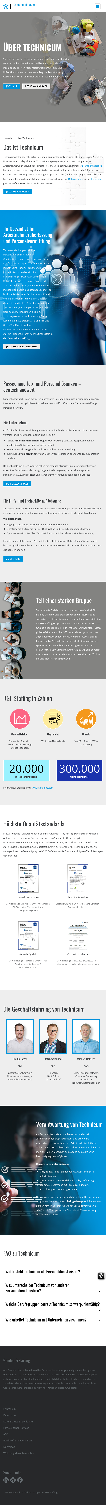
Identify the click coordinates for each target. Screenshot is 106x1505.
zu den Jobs (13, 558)
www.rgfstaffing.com (42, 787)
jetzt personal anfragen (21, 346)
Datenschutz (10, 1415)
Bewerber (96, 178)
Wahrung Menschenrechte (18, 1453)
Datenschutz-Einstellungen (18, 1421)
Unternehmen (75, 178)
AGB (5, 1434)
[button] (53, 1269)
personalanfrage (17, 483)
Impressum (10, 1408)
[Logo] (19, 6)
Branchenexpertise (92, 165)
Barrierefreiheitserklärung (18, 1440)
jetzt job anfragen (17, 191)
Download (9, 1446)
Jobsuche (11, 86)
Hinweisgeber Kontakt (16, 1427)
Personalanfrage (36, 86)
